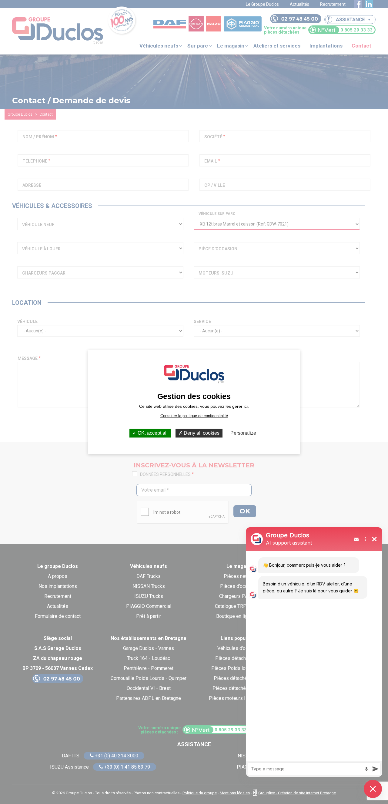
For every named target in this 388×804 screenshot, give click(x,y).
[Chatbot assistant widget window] (314, 652)
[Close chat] (373, 789)
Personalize (243, 433)
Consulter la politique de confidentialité (194, 416)
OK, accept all (152, 433)
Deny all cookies (200, 433)
